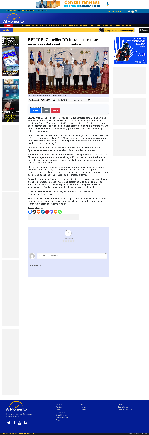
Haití (111, 25)
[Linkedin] (43, 212)
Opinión (105, 25)
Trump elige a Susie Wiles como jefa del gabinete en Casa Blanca (104, 31)
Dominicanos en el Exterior (57, 25)
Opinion (83, 407)
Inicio (8, 25)
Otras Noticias (18, 25)
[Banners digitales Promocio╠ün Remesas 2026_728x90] (74, 4)
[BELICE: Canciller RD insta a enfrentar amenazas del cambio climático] (68, 70)
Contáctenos (126, 25)
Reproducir (35, 110)
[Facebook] (30, 212)
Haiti (82, 404)
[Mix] (55, 212)
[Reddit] (38, 212)
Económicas (43, 25)
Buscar (145, 30)
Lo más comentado (95, 25)
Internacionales (73, 25)
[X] (34, 212)
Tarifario (117, 25)
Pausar (46, 110)
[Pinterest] (47, 212)
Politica (59, 407)
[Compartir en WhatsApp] (80, 100)
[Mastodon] (51, 212)
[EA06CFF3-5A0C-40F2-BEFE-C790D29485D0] (10, 100)
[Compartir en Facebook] (84, 100)
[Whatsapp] (60, 212)
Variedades (83, 25)
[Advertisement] (10, 158)
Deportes (35, 25)
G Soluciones (143, 433)
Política (27, 25)
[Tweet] (88, 100)
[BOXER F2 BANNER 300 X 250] (130, 50)
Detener (55, 110)
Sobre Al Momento (125, 410)
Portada (59, 404)
